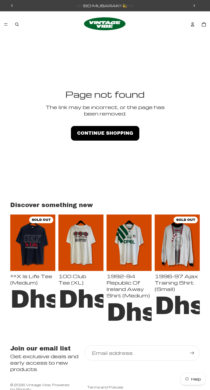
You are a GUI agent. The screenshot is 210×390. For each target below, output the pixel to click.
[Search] (17, 24)
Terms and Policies (105, 387)
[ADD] (95, 263)
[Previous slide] (12, 5)
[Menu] (6, 24)
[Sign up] (192, 352)
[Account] (192, 24)
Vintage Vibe (38, 385)
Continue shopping (105, 133)
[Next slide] (194, 5)
